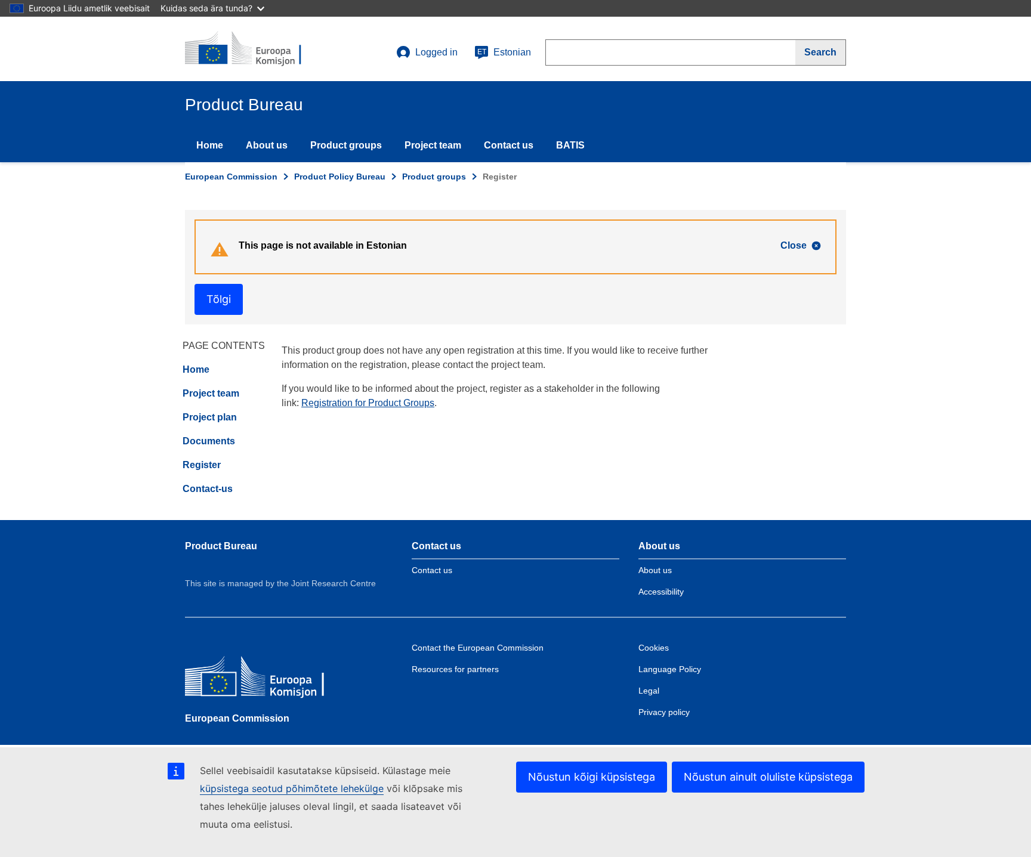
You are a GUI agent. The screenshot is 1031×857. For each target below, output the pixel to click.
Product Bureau (221, 546)
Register (202, 465)
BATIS (570, 145)
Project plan (210, 417)
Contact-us (208, 489)
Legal (648, 690)
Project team (433, 145)
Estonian (504, 52)
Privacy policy (664, 712)
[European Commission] (271, 679)
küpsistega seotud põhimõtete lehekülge (292, 788)
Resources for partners (455, 669)
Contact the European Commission (478, 647)
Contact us (508, 145)
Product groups (346, 145)
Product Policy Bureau (339, 176)
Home (209, 145)
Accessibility (661, 591)
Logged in (436, 52)
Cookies (653, 647)
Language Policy (669, 669)
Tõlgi (218, 299)
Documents (209, 441)
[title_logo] (257, 49)
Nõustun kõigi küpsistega (591, 777)
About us (267, 145)
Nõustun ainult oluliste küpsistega (768, 777)
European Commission (231, 176)
